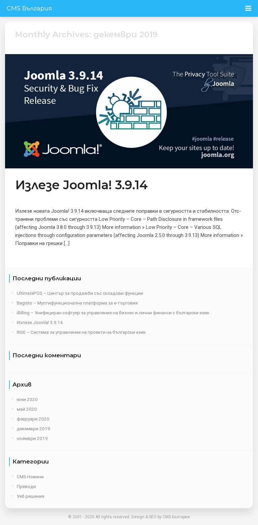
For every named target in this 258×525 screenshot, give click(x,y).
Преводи (26, 486)
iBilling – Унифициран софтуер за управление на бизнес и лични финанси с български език (113, 312)
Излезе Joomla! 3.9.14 (81, 184)
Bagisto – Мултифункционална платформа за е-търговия (77, 303)
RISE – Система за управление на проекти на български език (81, 332)
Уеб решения (30, 496)
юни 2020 (27, 399)
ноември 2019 (32, 438)
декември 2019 (33, 428)
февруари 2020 (33, 418)
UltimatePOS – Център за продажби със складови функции (80, 293)
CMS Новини (30, 476)
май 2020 (27, 409)
